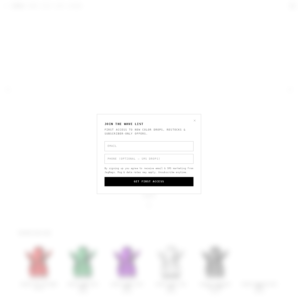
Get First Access (149, 181)
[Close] (194, 120)
